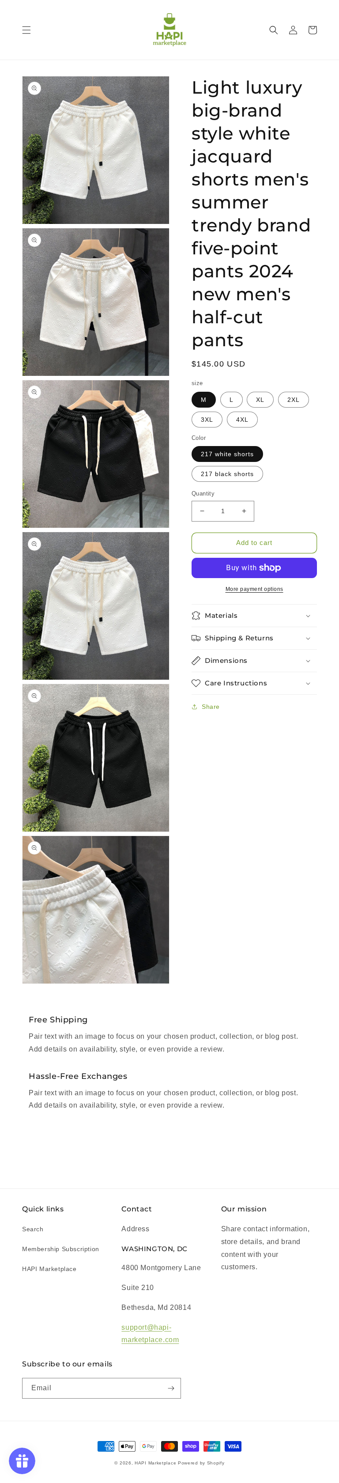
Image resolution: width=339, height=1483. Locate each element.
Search (33, 1229)
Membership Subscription (60, 1248)
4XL (242, 419)
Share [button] (211, 706)
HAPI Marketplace (49, 1268)
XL (260, 399)
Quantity (203, 493)
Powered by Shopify (201, 1462)
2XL (293, 399)
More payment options (254, 589)
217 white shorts (227, 454)
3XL (207, 419)
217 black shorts (227, 473)
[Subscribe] (171, 1388)
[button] (26, 30)
